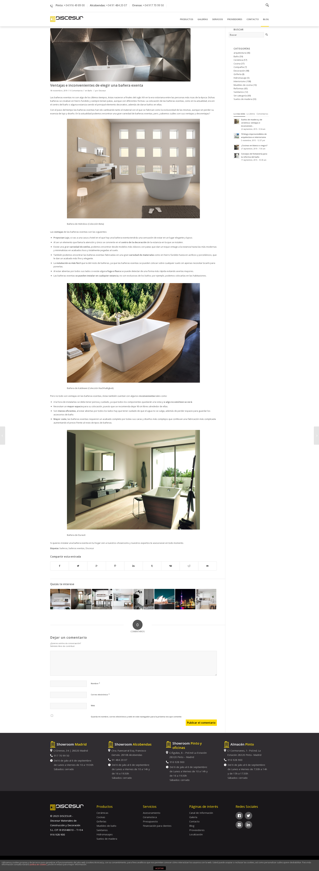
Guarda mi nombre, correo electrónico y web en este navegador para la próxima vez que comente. (136, 716)
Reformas (239, 88)
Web (93, 705)
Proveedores (197, 830)
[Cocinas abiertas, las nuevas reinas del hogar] (123, 599)
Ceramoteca (150, 817)
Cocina (237, 63)
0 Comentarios (76, 90)
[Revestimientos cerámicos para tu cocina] (206, 599)
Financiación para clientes (157, 825)
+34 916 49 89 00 (74, 5)
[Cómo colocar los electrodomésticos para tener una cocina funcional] (81, 599)
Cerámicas (102, 812)
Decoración (239, 70)
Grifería (237, 74)
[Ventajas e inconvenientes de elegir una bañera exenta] (133, 54)
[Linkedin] (248, 825)
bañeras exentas (77, 548)
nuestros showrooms (118, 542)
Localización (196, 834)
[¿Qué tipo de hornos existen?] (102, 599)
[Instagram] (239, 825)
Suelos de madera (243, 99)
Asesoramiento (151, 812)
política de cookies (38, 864)
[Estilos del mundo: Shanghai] (185, 599)
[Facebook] (239, 815)
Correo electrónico (100, 694)
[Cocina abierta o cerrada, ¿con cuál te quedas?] (60, 599)
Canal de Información (201, 812)
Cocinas (101, 817)
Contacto (194, 821)
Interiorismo (240, 81)
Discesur (102, 90)
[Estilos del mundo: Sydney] (164, 599)
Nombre (95, 683)
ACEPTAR (159, 868)
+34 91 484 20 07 (116, 5)
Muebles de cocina (243, 84)
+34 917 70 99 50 (153, 5)
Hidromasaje (240, 77)
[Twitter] (248, 815)
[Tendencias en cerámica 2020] (2, 435)
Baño (90, 90)
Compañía (239, 67)
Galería (193, 817)
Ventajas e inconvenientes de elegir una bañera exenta (96, 85)
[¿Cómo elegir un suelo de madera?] (316, 435)
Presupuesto (150, 821)
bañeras (64, 548)
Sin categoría (240, 95)
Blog (191, 825)
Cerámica (238, 59)
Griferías (101, 821)
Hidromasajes (105, 834)
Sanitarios (239, 91)
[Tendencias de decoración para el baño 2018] (143, 599)
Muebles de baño (106, 825)
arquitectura (240, 52)
